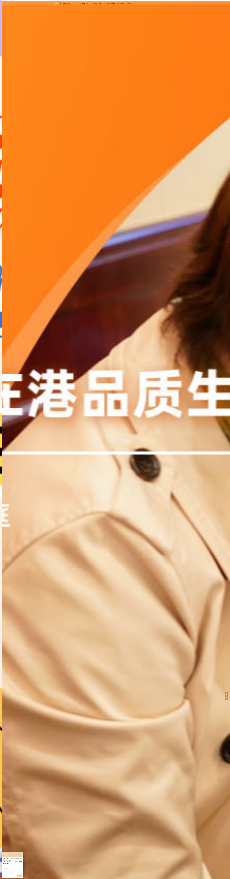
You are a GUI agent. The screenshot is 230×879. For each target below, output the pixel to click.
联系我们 (129, 3)
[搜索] (176, 3)
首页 (78, 3)
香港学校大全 (96, 3)
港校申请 (121, 3)
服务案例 (85, 3)
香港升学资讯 (109, 3)
